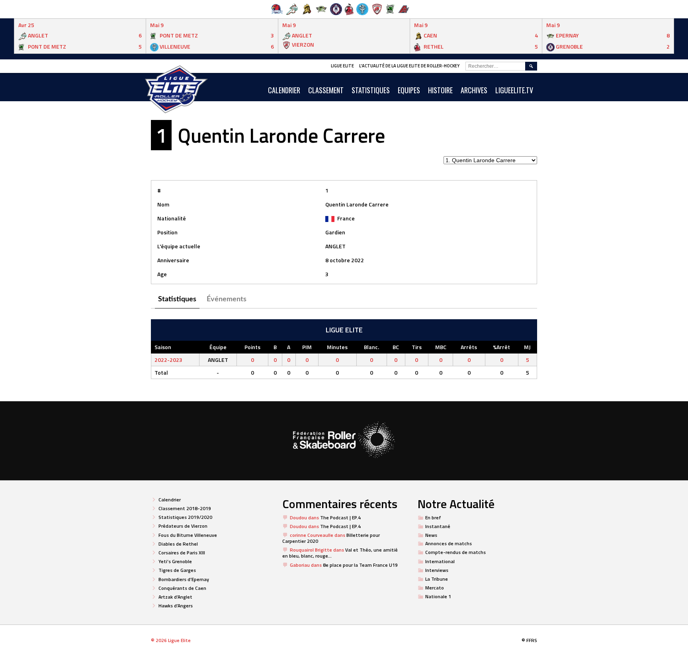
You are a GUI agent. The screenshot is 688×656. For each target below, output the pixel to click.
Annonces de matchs (448, 543)
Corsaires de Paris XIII (181, 552)
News (431, 535)
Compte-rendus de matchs (455, 552)
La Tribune (436, 579)
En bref (433, 517)
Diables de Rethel (178, 544)
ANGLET (335, 246)
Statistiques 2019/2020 (185, 517)
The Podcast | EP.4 (340, 517)
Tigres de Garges (177, 570)
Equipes (409, 90)
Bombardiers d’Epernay (183, 579)
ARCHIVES (474, 90)
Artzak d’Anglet (175, 597)
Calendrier (169, 499)
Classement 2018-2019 (184, 508)
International (440, 561)
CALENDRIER (284, 90)
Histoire (440, 90)
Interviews (436, 570)
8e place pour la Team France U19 (360, 565)
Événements (226, 299)
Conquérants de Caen (182, 588)
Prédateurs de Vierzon (182, 526)
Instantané (437, 526)
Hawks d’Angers (175, 605)
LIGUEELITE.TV (514, 90)
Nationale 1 (438, 596)
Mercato (434, 587)
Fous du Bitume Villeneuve (187, 535)
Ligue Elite (342, 66)
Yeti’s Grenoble (175, 561)
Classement (326, 90)
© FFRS (529, 640)
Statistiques (371, 90)
